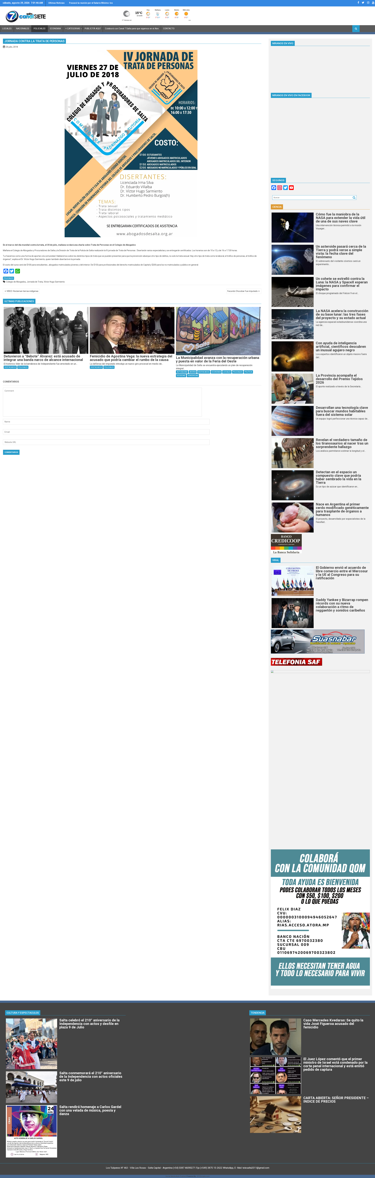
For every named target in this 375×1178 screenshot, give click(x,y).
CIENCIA (277, 206)
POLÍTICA (248, 372)
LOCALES (7, 28)
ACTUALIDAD (182, 372)
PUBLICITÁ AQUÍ (92, 28)
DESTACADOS (10, 367)
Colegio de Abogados (16, 282)
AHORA (193, 372)
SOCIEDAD (181, 376)
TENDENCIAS (193, 376)
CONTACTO (168, 28)
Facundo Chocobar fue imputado (242, 291)
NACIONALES (22, 28)
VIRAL (275, 560)
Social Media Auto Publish (176, 1176)
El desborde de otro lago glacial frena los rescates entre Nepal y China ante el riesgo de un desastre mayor (94, 4)
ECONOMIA (55, 28)
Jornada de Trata (35, 282)
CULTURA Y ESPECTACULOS (23, 1012)
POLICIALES (39, 28)
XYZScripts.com (203, 1176)
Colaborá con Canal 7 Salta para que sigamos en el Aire (132, 28)
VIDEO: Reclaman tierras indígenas (22, 291)
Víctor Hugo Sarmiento (54, 282)
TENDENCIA (257, 1012)
